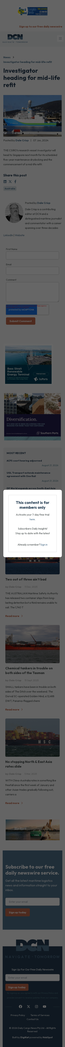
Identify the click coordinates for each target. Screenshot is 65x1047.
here (32, 519)
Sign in (44, 544)
